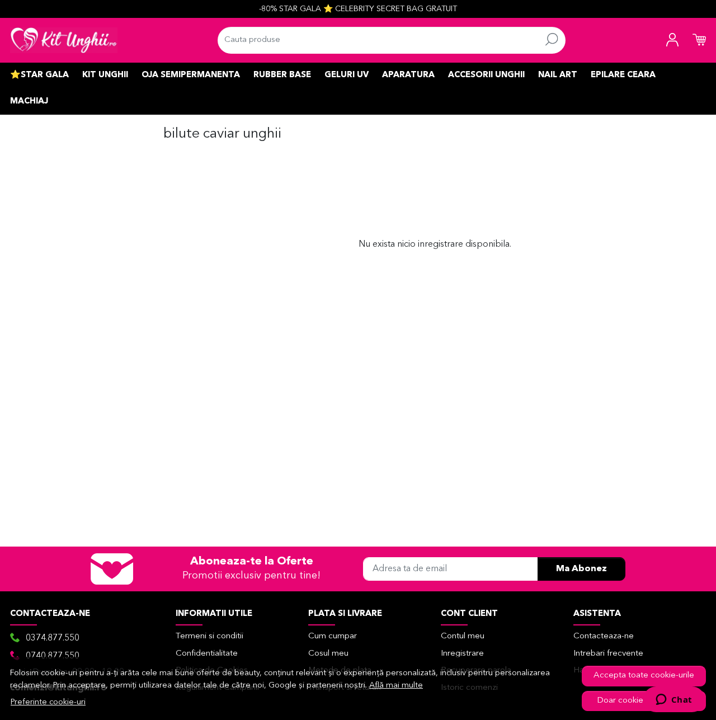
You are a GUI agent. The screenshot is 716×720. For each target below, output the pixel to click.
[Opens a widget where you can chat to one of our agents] (674, 700)
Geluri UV (346, 75)
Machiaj (29, 101)
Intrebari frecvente (608, 654)
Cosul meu (328, 654)
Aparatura (408, 75)
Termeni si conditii (209, 636)
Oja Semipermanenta (191, 75)
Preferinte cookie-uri (48, 702)
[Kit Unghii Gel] (63, 40)
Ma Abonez (581, 568)
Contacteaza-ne (603, 636)
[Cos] (699, 40)
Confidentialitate (207, 654)
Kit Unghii (105, 75)
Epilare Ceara (623, 75)
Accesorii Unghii (486, 75)
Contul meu (462, 636)
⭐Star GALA (39, 75)
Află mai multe (396, 685)
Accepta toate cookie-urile (643, 675)
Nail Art (557, 75)
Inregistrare (462, 654)
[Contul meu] (672, 40)
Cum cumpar (332, 636)
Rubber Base (282, 75)
